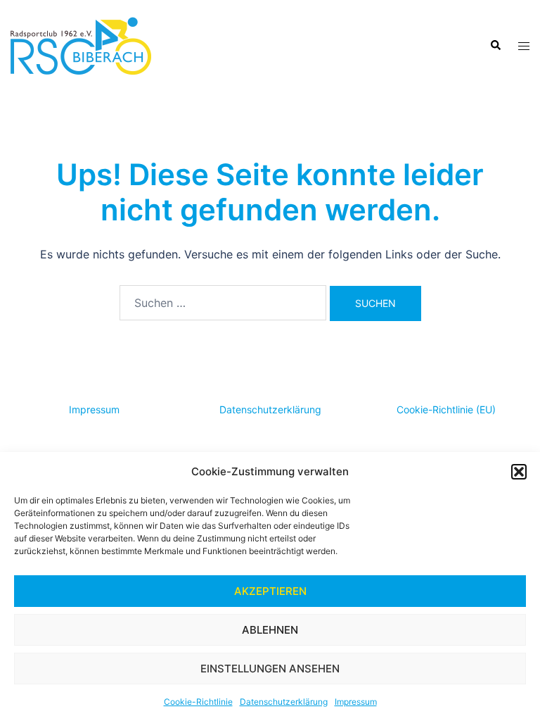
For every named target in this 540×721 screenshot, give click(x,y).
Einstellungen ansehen (270, 668)
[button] (519, 472)
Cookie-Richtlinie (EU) (446, 409)
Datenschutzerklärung (284, 701)
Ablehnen (270, 630)
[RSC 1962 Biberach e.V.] (81, 44)
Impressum (356, 701)
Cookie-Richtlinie (198, 701)
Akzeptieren (270, 591)
